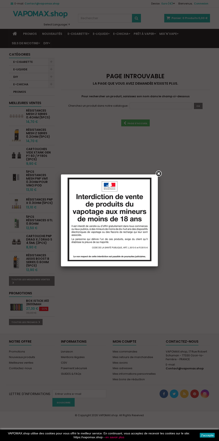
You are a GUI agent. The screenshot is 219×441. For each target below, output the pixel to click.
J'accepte (207, 435)
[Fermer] (159, 174)
